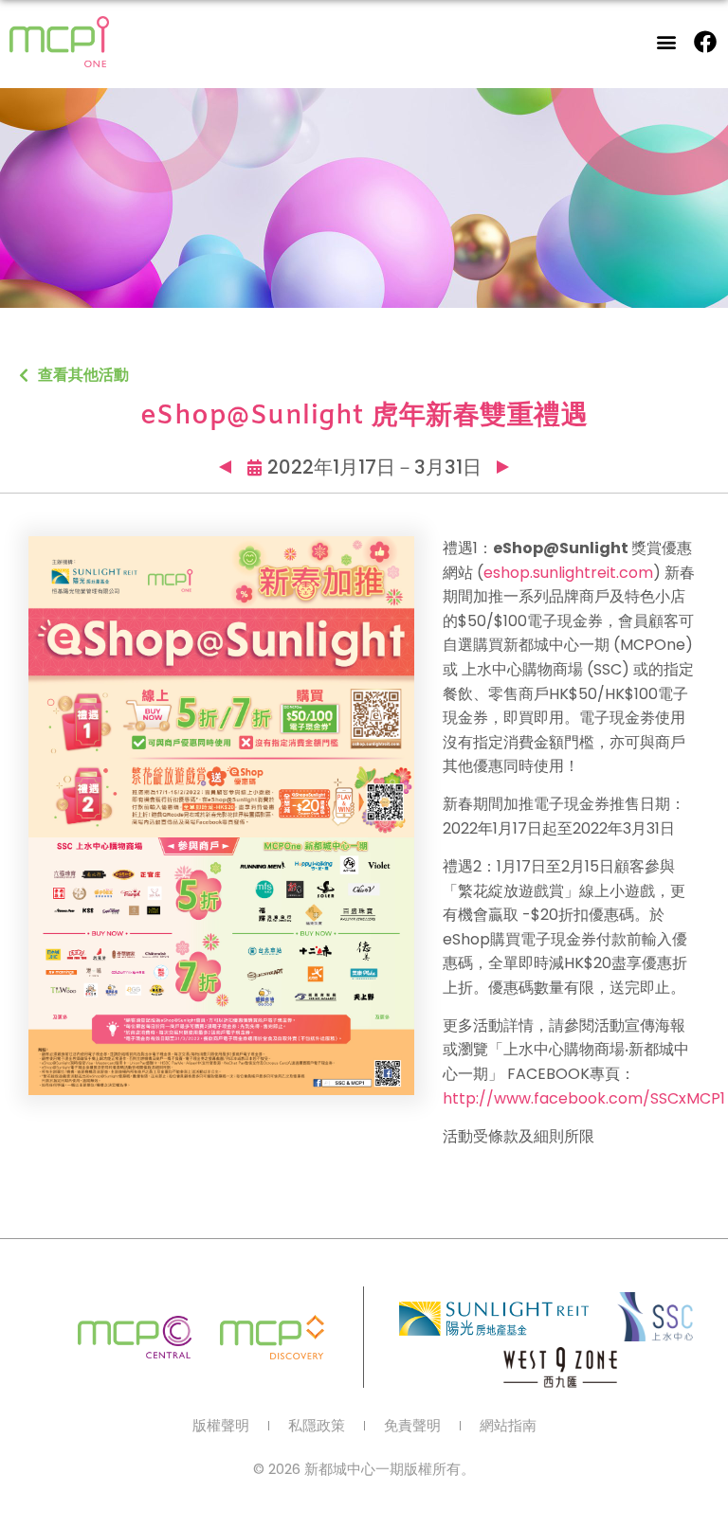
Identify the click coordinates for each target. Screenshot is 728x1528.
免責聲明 (412, 1425)
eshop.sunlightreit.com (568, 573)
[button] (666, 42)
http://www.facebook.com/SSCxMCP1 (584, 1098)
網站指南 (508, 1425)
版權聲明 (220, 1425)
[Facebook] (705, 41)
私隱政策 (316, 1425)
